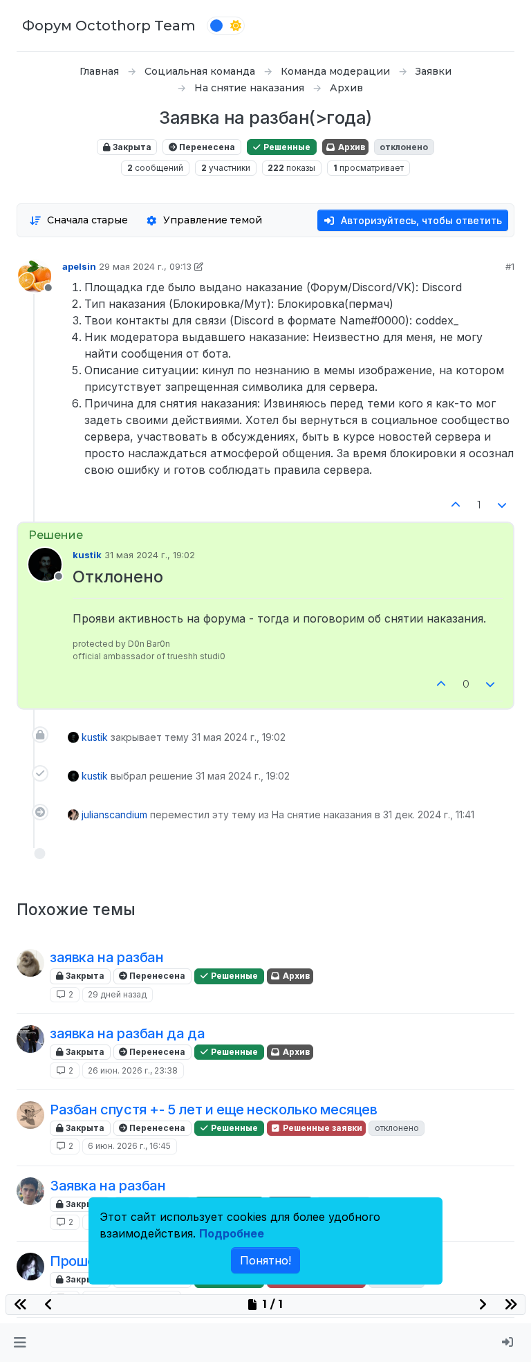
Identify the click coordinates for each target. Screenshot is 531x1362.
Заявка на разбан (108, 1185)
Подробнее (231, 1233)
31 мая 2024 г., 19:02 (149, 554)
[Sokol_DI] (30, 1039)
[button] (20, 1342)
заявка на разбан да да (127, 1033)
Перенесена (206, 147)
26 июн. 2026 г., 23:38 (133, 1070)
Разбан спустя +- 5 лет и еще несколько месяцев (214, 1109)
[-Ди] (30, 1115)
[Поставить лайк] (455, 505)
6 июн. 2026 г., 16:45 (129, 1146)
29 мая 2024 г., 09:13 (145, 266)
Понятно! (265, 1260)
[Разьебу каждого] (30, 1191)
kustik (87, 554)
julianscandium (114, 814)
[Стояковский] (30, 963)
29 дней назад (117, 994)
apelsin (79, 266)
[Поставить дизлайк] (502, 505)
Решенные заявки (321, 1128)
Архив (350, 147)
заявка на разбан (107, 957)
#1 (509, 266)
